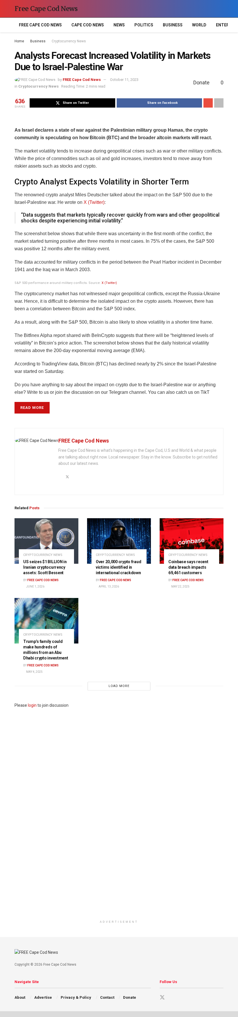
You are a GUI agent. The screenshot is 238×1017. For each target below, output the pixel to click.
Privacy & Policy (76, 997)
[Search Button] (221, 8)
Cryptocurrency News (69, 41)
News (119, 25)
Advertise (43, 997)
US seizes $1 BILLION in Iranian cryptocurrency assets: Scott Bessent (45, 567)
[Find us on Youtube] (173, 997)
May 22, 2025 (180, 586)
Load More (119, 686)
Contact (107, 997)
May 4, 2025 (34, 671)
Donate (129, 997)
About (20, 997)
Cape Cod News (87, 25)
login (32, 705)
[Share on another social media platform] (218, 103)
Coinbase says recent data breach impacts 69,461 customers (188, 567)
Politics (143, 25)
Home (19, 41)
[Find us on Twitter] (162, 997)
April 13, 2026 (108, 586)
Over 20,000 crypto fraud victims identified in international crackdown (118, 567)
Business (173, 25)
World (199, 25)
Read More (32, 407)
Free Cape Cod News (46, 9)
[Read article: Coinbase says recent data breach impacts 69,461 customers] (191, 541)
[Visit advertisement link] (119, 812)
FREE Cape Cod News (40, 25)
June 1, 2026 (35, 586)
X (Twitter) (94, 202)
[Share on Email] (208, 103)
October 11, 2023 (124, 79)
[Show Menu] (210, 8)
